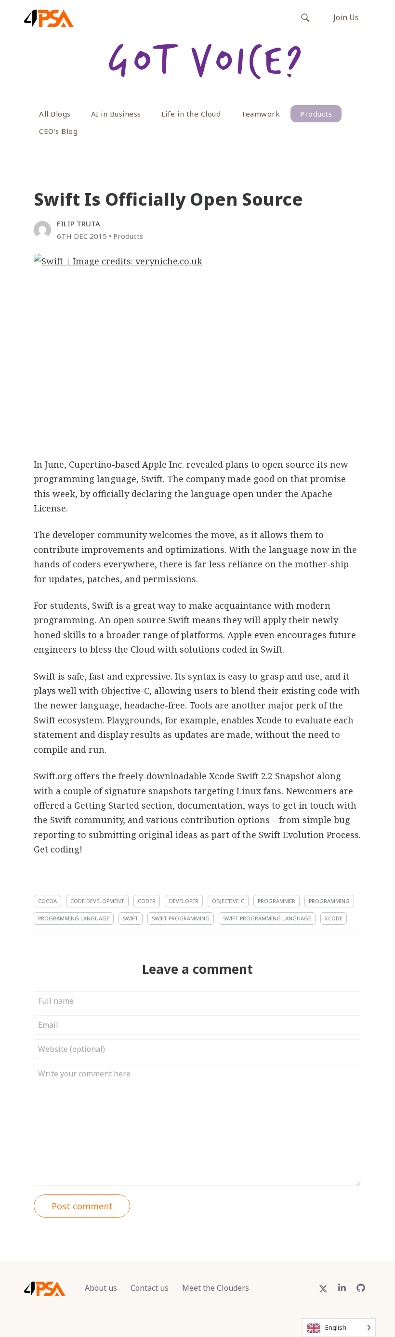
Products (316, 113)
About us (101, 1288)
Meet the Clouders (215, 1288)
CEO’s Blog (58, 131)
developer (183, 900)
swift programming (181, 918)
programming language (73, 918)
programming (329, 900)
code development (97, 900)
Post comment (82, 1206)
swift (130, 918)
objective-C (228, 900)
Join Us (346, 17)
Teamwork (260, 113)
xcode (333, 918)
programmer (276, 900)
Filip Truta (78, 223)
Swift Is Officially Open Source (168, 199)
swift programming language (267, 918)
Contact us (150, 1288)
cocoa (47, 900)
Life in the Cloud (191, 113)
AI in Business (116, 113)
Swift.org (53, 776)
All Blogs (55, 113)
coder (147, 900)
